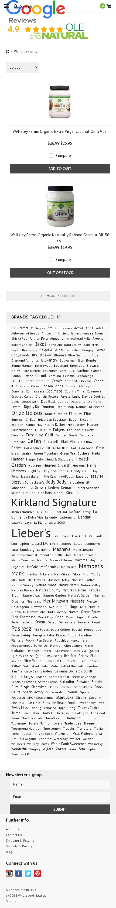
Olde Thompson (23, 617)
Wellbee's (18, 744)
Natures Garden (54, 595)
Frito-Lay (34, 434)
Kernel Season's (87, 488)
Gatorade (86, 435)
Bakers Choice (21, 344)
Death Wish (30, 402)
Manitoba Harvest (24, 555)
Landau (84, 517)
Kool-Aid (61, 512)
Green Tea (67, 453)
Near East (34, 601)
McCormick (49, 566)
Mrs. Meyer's (36, 580)
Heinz (92, 465)
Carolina (55, 375)
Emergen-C (19, 419)
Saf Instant (31, 666)
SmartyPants (83, 687)
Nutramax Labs (34, 612)
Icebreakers (29, 476)
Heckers (79, 465)
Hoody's (77, 471)
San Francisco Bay (24, 671)
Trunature (84, 728)
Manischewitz (83, 549)
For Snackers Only (80, 430)
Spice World (54, 692)
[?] (58, 317)
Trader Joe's (72, 723)
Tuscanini (29, 733)
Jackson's (37, 482)
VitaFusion (62, 733)
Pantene (83, 622)
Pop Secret (44, 640)
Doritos (81, 407)
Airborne (17, 333)
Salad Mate (50, 666)
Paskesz (21, 628)
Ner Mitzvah (55, 601)
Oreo (69, 617)
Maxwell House (61, 560)
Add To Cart (60, 168)
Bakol (40, 344)
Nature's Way (31, 595)
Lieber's (31, 532)
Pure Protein (62, 651)
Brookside (77, 365)
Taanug (35, 708)
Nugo (74, 606)
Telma (16, 713)
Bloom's (60, 355)
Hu (87, 471)
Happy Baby (35, 459)
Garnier (61, 435)
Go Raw (86, 442)
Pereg (25, 635)
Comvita (17, 391)
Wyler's (48, 748)
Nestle (92, 601)
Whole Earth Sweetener (68, 744)
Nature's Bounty (48, 590)
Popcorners (79, 640)
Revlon (16, 661)
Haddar (17, 459)
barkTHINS (91, 345)
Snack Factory (33, 692)
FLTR (38, 430)
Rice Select (33, 660)
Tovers (57, 723)
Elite (87, 413)
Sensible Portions (24, 682)
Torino (44, 723)
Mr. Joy (95, 574)
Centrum (43, 381)
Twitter (28, 873)
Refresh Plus (87, 655)
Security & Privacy (19, 846)
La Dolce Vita (34, 517)
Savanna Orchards (69, 671)
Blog (9, 852)
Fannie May (34, 425)
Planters (17, 640)
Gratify (27, 453)
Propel (46, 650)
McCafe (32, 567)
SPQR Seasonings (40, 698)
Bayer (15, 350)
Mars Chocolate (85, 555)
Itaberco (82, 476)
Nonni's (61, 606)
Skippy (53, 687)
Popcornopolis (22, 645)
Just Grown (37, 487)
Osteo (52, 622)
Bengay (87, 350)
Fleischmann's (22, 430)
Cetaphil (71, 381)
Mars (67, 555)
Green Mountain (46, 453)
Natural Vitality (22, 585)
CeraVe (57, 381)
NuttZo (74, 612)
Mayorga (81, 560)
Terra (27, 713)
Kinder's (72, 492)
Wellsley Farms (38, 744)
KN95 (48, 512)
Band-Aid (55, 345)
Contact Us (14, 835)
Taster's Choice (89, 708)
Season (40, 677)
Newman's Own (43, 607)
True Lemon (52, 728)
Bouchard (61, 365)
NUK (83, 606)
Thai (35, 713)
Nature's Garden (74, 590)
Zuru (14, 754)
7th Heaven (63, 328)
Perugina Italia (43, 635)
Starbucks (64, 697)
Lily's (88, 536)
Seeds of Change (83, 676)
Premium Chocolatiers (66, 645)
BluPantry (49, 360)
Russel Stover (88, 661)
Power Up (41, 645)
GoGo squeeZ (34, 448)
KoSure (74, 512)
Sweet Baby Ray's (91, 703)
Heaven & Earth (56, 465)
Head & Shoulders (59, 459)
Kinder (58, 493)
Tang (71, 708)
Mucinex (53, 580)
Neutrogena (20, 606)
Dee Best (48, 401)
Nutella (94, 606)
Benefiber (73, 350)
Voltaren (45, 739)
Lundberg (27, 549)
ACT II (90, 328)
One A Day (45, 617)
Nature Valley (90, 585)
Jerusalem (76, 482)
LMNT (54, 544)
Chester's (22, 386)
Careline (82, 370)
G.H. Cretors (20, 328)
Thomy (70, 718)
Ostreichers (67, 622)
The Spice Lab (31, 718)
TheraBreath (53, 718)
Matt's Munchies (23, 560)
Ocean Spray (90, 612)
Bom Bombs (87, 360)
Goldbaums (57, 447)
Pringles (33, 650)
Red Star (70, 655)
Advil (99, 328)
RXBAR (16, 666)
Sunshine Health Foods (59, 702)
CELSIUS (17, 381)
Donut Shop (66, 407)
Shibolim (67, 681)
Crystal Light (71, 396)
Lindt (98, 536)
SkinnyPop (39, 687)
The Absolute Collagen (71, 713)
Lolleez (66, 544)
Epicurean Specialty (52, 419)
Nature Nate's (69, 585)
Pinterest (37, 873)
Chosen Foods (52, 386)
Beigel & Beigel (51, 350)
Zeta (81, 749)
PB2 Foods (41, 629)
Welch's (88, 738)
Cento (30, 381)
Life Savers (61, 536)
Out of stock (60, 273)
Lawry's (16, 522)
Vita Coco (45, 734)
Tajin (62, 708)
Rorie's (70, 661)
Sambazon (94, 666)
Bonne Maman (22, 365)
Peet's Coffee (61, 629)
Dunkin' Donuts (56, 413)
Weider (75, 739)
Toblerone (18, 723)
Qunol (40, 655)
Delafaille (78, 402)
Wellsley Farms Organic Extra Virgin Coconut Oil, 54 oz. (60, 131)
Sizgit (25, 687)
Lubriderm (92, 543)
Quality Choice (22, 656)
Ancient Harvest (69, 333)
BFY (34, 355)
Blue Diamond (78, 355)
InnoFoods (66, 476)
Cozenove (94, 391)
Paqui (96, 622)
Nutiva (16, 612)
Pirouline (85, 635)
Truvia (98, 728)
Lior (14, 543)
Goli (74, 448)
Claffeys (85, 386)
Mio (85, 574)
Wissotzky (95, 744)
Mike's (64, 574)
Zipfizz (92, 749)
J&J (26, 482)
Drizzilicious (27, 413)
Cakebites (50, 371)
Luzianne (43, 550)
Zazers (61, 749)
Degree (62, 402)
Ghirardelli (51, 441)
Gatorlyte (18, 442)
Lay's (28, 522)
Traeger (89, 723)
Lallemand (67, 517)
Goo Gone (86, 448)
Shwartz (82, 681)
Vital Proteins (83, 733)
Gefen (34, 440)
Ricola (50, 661)
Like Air (77, 536)
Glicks (74, 441)
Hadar (96, 453)
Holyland (49, 471)
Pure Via (80, 651)
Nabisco (77, 580)
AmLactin (48, 333)
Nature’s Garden (79, 595)
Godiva (16, 448)
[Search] (15, 6)
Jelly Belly (56, 482)
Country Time (74, 391)
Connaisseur (35, 391)
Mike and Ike (49, 574)
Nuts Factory (57, 612)
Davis (15, 402)
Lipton (24, 543)
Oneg (59, 616)
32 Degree (38, 328)
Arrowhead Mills (78, 338)
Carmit (40, 375)
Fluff (47, 429)
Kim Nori (29, 493)
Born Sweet (43, 365)
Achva (78, 328)
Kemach (67, 487)
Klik (39, 512)
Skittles (65, 687)
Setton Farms (47, 682)
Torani (33, 723)
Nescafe (77, 601)
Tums (15, 733)
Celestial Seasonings (78, 375)
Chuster (71, 386)
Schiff (88, 671)
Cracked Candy (22, 396)
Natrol (90, 580)
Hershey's (18, 471)
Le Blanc (40, 522)
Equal (73, 419)
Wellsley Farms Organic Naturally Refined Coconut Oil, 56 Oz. (60, 237)
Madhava (61, 549)
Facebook (18, 873)
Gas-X (73, 435)
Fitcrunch (94, 424)
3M (50, 328)
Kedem (53, 487)
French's (17, 435)
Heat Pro (34, 465)
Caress (96, 371)
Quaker (93, 650)
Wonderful (19, 749)
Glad (64, 441)
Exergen (17, 425)
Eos (32, 419)
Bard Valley (72, 345)
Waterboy (61, 739)
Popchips (61, 640)
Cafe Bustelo (32, 370)
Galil (49, 434)
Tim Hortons (87, 718)
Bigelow (46, 355)
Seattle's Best (59, 677)
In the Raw (48, 476)
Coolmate (54, 391)
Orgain (81, 617)
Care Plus (67, 371)
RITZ (60, 661)
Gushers (83, 453)
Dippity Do (31, 406)
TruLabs (69, 728)
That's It (47, 713)
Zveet (25, 754)
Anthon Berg (39, 338)
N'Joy (65, 580)
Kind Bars (44, 493)
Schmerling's (22, 676)
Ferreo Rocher (55, 424)
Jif (87, 482)
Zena (72, 749)
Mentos (32, 574)
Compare (63, 155)
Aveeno (98, 338)
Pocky (29, 640)
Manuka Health (51, 555)
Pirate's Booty (66, 635)
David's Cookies (93, 396)
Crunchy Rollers (47, 396)
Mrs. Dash (18, 580)
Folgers (59, 429)
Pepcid (77, 629)
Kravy (87, 512)
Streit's (81, 697)
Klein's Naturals (23, 512)
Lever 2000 (57, 522)
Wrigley (35, 749)
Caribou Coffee (22, 376)
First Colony (76, 425)
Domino (48, 406)
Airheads (32, 333)
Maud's (42, 560)
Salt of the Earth (72, 666)
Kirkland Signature (54, 502)
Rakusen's (54, 656)
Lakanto (51, 517)
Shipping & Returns (20, 840)
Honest (64, 471)
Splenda (72, 692)
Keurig (16, 493)
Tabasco (50, 708)
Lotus (78, 543)
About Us (12, 829)
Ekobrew (75, 413)
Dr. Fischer (96, 406)
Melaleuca (68, 567)
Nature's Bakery (23, 590)
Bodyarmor (68, 360)
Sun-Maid (33, 703)
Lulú (14, 550)
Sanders (46, 671)
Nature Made (46, 584)
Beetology (30, 350)
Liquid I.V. (39, 543)
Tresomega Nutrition (26, 728)
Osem (40, 621)
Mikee (76, 574)
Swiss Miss (19, 708)
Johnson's (18, 488)
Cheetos (85, 381)
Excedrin (86, 419)
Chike (35, 386)
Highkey (34, 471)
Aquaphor (57, 338)
